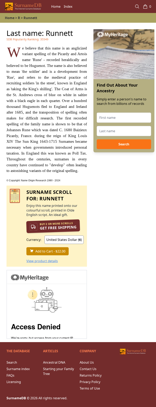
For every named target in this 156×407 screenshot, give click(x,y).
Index (68, 6)
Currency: (33, 239)
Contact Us (88, 369)
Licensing (13, 382)
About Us (87, 362)
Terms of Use (90, 388)
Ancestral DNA (54, 362)
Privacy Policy (90, 382)
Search (123, 144)
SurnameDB (16, 398)
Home (56, 6)
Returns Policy (91, 375)
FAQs (10, 375)
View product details (42, 261)
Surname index (18, 369)
